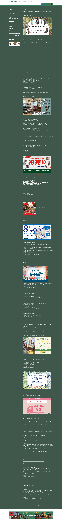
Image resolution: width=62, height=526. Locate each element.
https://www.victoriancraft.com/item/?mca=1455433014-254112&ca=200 (35, 451)
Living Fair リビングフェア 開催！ (28, 96)
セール (10, 17)
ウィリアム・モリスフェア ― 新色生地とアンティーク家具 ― (33, 335)
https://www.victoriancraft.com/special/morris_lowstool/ (32, 498)
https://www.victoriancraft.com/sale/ (29, 476)
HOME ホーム (10, 4)
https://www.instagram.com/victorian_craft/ (29, 327)
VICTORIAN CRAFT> (14, 1)
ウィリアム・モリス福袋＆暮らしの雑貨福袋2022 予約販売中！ (33, 461)
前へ (23, 505)
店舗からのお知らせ (12, 13)
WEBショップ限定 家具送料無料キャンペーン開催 (31, 395)
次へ (52, 505)
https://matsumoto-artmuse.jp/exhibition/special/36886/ (31, 83)
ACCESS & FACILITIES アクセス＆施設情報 (16, 4)
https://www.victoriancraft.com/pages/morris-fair (30, 367)
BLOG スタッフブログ (32, 4)
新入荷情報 (10, 23)
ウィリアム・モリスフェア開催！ (28, 15)
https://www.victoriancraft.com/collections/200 (29, 427)
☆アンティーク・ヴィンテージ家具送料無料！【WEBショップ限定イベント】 (35, 435)
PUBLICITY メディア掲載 (37, 4)
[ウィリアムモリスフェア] (37, 34)
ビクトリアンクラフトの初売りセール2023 (30, 140)
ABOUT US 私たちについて (27, 4)
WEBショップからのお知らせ (13, 18)
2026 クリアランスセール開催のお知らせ (14, 35)
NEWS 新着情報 (23, 4)
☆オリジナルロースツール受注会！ (28, 485)
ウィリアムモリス (11, 21)
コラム (10, 22)
